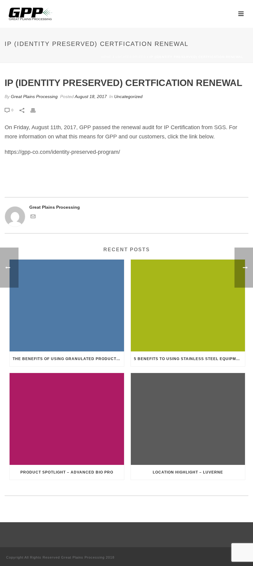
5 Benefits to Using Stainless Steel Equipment (189, 359)
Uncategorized (130, 57)
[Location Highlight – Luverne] (188, 419)
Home (106, 57)
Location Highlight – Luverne (188, 472)
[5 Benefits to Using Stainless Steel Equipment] (188, 305)
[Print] (36, 109)
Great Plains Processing (34, 96)
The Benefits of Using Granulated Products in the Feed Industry (68, 359)
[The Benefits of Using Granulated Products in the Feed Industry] (67, 305)
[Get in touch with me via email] (33, 217)
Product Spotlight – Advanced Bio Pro (66, 472)
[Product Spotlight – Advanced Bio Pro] (67, 419)
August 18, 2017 (91, 96)
